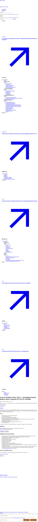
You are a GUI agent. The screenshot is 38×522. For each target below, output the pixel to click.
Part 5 (7, 454)
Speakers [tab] (1, 455)
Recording (1, 408)
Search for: (1, 12)
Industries (3, 112)
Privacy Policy (11, 14)
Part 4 (5, 454)
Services (3, 20)
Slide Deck (1, 406)
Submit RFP (4, 9)
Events (4, 403)
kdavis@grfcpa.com (7, 448)
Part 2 (3, 454)
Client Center (4, 10)
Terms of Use (16, 14)
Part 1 (1, 454)
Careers (3, 330)
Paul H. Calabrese (3, 428)
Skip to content (2, 0)
